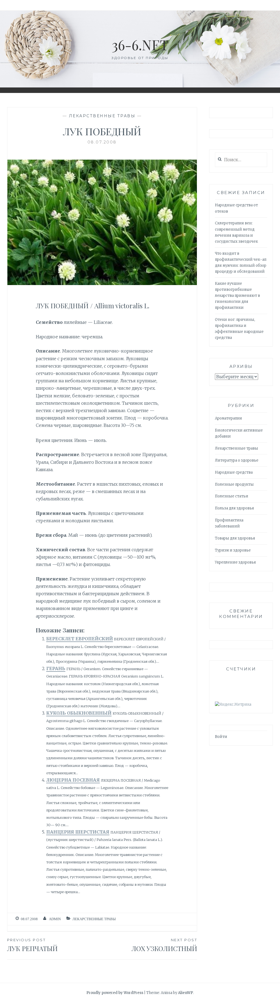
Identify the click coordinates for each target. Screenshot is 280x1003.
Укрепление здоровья (235, 562)
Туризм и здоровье (233, 550)
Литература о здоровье (236, 460)
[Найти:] (241, 160)
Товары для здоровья (235, 538)
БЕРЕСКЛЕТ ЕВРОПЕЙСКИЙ (79, 638)
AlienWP (185, 992)
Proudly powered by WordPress (114, 992)
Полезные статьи (231, 496)
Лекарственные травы (102, 115)
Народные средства (234, 472)
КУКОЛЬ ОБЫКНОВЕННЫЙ (79, 713)
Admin (55, 919)
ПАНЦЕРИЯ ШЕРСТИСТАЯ (77, 832)
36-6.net (140, 45)
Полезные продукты (234, 484)
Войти (221, 736)
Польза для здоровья (234, 508)
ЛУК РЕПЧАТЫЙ (32, 945)
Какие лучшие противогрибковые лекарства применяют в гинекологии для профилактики (237, 295)
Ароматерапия (228, 418)
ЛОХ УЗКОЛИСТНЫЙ (164, 945)
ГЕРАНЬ (55, 668)
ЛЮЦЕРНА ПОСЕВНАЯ (73, 780)
